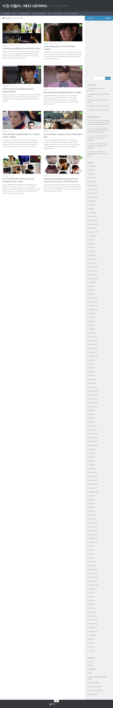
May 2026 (91, 174)
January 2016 (92, 616)
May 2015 (91, 647)
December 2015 (93, 620)
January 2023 (92, 298)
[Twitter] (107, 18)
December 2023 (93, 267)
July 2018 (91, 499)
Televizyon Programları (39, 14)
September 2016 (93, 585)
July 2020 (91, 410)
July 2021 (91, 364)
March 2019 (92, 468)
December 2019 (93, 433)
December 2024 (93, 220)
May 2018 (91, 507)
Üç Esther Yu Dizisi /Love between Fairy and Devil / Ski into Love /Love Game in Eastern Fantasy (98, 122)
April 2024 (92, 251)
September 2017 (93, 538)
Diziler (4, 45)
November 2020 (93, 395)
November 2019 (93, 437)
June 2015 (91, 643)
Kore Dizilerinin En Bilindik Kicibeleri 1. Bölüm (62, 92)
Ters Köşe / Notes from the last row (99, 106)
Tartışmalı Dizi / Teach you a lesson (99, 110)
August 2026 (92, 166)
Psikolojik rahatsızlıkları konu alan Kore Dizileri (21, 48)
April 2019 (92, 464)
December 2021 (93, 344)
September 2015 (93, 631)
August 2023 (92, 282)
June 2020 (91, 414)
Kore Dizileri (6, 14)
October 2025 (92, 193)
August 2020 (92, 406)
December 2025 (93, 185)
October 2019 (92, 441)
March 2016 (92, 608)
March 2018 (92, 515)
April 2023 (92, 294)
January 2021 (92, 387)
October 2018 (92, 488)
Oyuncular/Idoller (24, 14)
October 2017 (92, 534)
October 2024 (92, 228)
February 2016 (93, 612)
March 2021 (92, 379)
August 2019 (92, 449)
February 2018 (93, 519)
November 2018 (93, 484)
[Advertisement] (99, 48)
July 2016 (91, 592)
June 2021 (91, 368)
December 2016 (93, 573)
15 (40, 25)
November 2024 (93, 224)
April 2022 (92, 329)
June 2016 (91, 596)
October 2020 (92, 399)
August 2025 (92, 201)
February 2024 (93, 259)
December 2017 (93, 527)
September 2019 (93, 445)
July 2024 (91, 240)
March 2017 (92, 561)
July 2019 (91, 453)
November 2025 (93, 189)
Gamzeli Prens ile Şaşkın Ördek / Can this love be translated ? (97, 138)
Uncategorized (93, 694)
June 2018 (91, 503)
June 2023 (91, 290)
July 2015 (91, 639)
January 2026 (92, 181)
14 (81, 157)
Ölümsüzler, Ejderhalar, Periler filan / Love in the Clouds (97, 154)
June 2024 (91, 243)
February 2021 (93, 383)
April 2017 (92, 558)
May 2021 (91, 371)
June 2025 (91, 205)
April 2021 (92, 375)
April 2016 (92, 604)
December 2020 (93, 391)
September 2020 (93, 402)
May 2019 (91, 461)
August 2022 (92, 313)
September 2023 (93, 278)
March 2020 (92, 426)
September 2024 (93, 232)
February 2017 (93, 565)
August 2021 (92, 360)
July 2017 (91, 546)
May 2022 (91, 325)
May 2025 (91, 209)
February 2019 (93, 472)
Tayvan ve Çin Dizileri (71, 14)
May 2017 (91, 554)
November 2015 (93, 623)
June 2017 (91, 550)
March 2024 (92, 255)
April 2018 (92, 511)
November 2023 (93, 271)
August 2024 (92, 236)
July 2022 (91, 317)
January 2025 (92, 216)
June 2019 (91, 457)
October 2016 (92, 581)
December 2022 (93, 302)
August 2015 (92, 635)
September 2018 (93, 492)
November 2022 (93, 305)
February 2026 (93, 177)
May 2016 (91, 600)
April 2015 (92, 651)
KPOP (50, 14)
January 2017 (92, 569)
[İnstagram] (110, 18)
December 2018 (93, 480)
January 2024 (92, 263)
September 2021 (93, 356)
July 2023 (91, 286)
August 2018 (92, 496)
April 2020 (92, 422)
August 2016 (92, 589)
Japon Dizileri (58, 14)
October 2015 (92, 627)
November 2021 (93, 348)
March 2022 (92, 333)
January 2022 (92, 340)
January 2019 (92, 476)
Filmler (14, 14)
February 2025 (93, 212)
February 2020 (93, 430)
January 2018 (92, 523)
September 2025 (93, 197)
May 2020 (91, 418)
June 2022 (91, 321)
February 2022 (93, 336)
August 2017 (92, 542)
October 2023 (92, 274)
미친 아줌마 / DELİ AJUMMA (24, 5)
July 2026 (91, 170)
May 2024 (91, 247)
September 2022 (93, 309)
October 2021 (92, 352)
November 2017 (93, 530)
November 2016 (93, 577)
